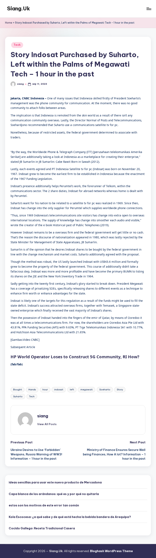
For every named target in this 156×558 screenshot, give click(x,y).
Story (120, 389)
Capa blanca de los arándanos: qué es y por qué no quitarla (54, 494)
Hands (32, 389)
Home (8, 22)
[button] (46, 424)
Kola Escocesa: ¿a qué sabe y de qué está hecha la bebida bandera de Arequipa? (70, 517)
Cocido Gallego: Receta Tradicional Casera (42, 528)
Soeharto (104, 389)
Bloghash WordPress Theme (111, 551)
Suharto (18, 396)
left (72, 389)
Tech (17, 44)
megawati (86, 389)
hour (45, 389)
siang (42, 415)
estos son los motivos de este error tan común (44, 505)
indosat (58, 389)
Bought (17, 389)
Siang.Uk (18, 8)
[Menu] (148, 9)
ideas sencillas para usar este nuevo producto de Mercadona (55, 482)
